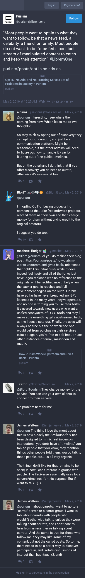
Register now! (72, 5)
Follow (73, 18)
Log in (51, 5)
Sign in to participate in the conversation (44, 572)
